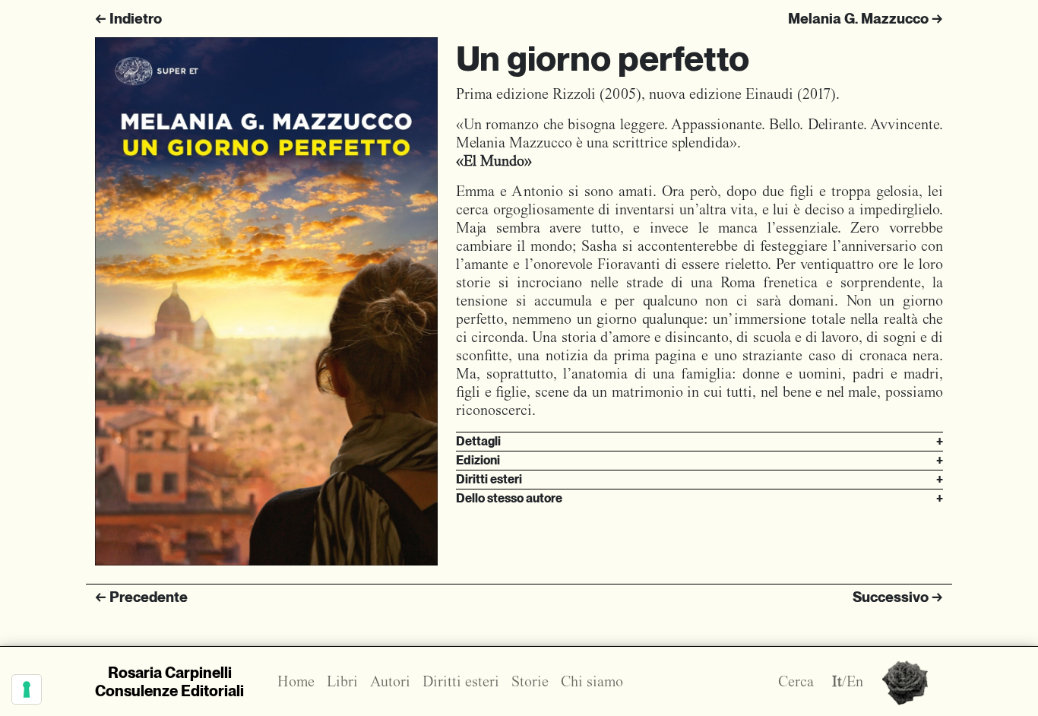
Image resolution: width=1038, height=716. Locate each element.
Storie (530, 681)
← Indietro (128, 18)
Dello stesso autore (699, 498)
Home (296, 681)
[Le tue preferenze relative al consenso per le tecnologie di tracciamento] (26, 689)
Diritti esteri (699, 479)
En (855, 681)
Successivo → (898, 597)
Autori (390, 681)
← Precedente (141, 597)
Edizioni (699, 460)
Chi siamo (592, 681)
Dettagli (699, 441)
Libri (342, 681)
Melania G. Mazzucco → (865, 18)
